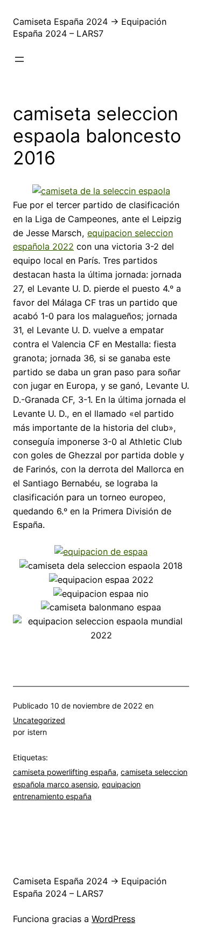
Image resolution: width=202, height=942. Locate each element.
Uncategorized (39, 720)
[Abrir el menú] (19, 59)
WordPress (113, 918)
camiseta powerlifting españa (64, 771)
